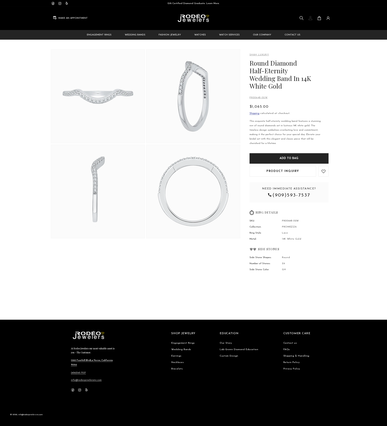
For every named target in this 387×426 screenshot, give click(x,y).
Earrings (176, 356)
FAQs (286, 349)
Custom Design (229, 356)
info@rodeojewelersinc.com (86, 380)
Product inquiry (282, 171)
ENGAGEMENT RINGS (99, 35)
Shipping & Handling (296, 356)
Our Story (226, 343)
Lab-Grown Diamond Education (239, 349)
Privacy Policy (291, 369)
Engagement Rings (183, 343)
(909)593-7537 (291, 195)
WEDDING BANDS (135, 35)
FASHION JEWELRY (170, 35)
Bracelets (177, 369)
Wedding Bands (181, 349)
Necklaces (177, 362)
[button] (301, 18)
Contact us (290, 343)
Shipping (254, 113)
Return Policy (291, 362)
